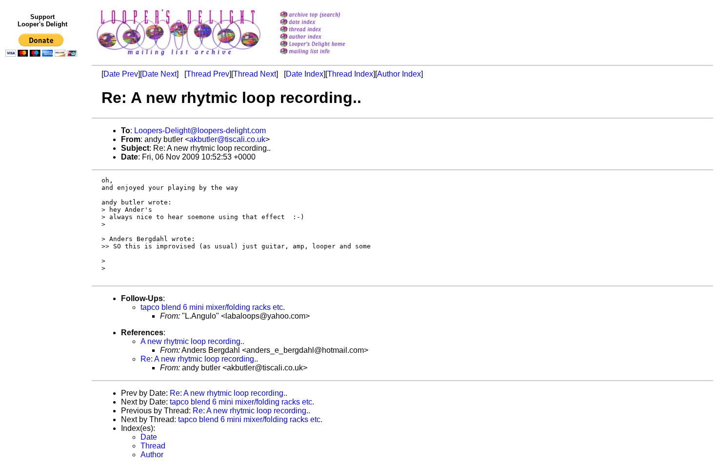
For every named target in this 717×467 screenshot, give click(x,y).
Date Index (304, 74)
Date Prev (120, 74)
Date (148, 437)
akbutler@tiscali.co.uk (227, 139)
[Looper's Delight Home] (325, 45)
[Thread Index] (325, 30)
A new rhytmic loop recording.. (192, 341)
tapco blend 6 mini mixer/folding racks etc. (212, 307)
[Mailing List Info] (325, 57)
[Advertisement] (43, 262)
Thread (152, 446)
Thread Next (254, 74)
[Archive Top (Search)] (325, 15)
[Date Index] (325, 23)
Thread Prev (207, 74)
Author (151, 454)
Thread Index (350, 74)
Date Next (159, 74)
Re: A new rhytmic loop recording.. (199, 359)
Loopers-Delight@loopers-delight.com (200, 130)
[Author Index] (325, 37)
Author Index (399, 74)
